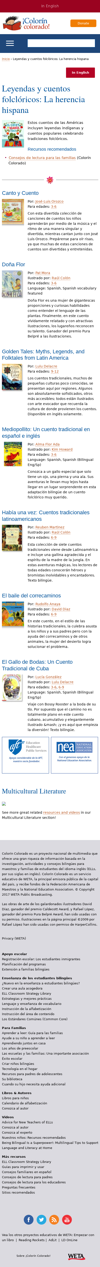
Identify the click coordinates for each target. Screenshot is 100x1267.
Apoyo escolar (14, 954)
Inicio (6, 59)
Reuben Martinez (49, 527)
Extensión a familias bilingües (26, 969)
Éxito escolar (12, 1058)
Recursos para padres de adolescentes (32, 1074)
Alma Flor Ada (47, 444)
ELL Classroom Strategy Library (26, 993)
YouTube (67, 1220)
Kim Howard (62, 449)
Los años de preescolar (20, 1048)
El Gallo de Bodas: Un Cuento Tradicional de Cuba (37, 665)
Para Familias (14, 1028)
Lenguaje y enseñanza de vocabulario (31, 1004)
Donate (83, 23)
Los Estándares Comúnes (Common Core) (34, 1019)
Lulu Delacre (46, 366)
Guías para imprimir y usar (23, 1167)
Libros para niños (15, 1098)
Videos (8, 1117)
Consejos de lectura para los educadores (34, 1182)
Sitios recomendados (18, 1192)
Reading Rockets (32, 1240)
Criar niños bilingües (18, 1064)
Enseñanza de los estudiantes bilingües (37, 978)
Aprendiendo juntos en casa (24, 1043)
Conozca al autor (15, 1108)
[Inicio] (26, 23)
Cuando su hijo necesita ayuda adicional (34, 1084)
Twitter (41, 1220)
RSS (54, 1220)
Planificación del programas (24, 964)
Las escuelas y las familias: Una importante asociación (45, 1053)
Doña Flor (13, 264)
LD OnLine (69, 1240)
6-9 (54, 537)
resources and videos (61, 812)
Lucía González (48, 677)
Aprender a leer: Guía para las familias (32, 1033)
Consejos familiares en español (26, 1172)
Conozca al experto (17, 1132)
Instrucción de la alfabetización (26, 1009)
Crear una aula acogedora (22, 988)
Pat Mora (42, 273)
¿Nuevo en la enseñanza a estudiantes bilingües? (41, 983)
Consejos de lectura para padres (27, 1177)
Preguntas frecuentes (18, 1187)
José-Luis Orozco (49, 201)
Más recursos (14, 1156)
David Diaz (61, 609)
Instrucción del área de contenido (28, 1014)
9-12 (55, 371)
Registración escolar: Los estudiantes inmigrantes (41, 959)
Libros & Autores (17, 1093)
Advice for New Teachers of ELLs (27, 1122)
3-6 (54, 206)
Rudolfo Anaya (47, 604)
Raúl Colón (61, 278)
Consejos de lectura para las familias (42, 158)
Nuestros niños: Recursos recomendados (34, 1137)
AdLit (53, 1240)
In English (50, 6)
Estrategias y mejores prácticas (27, 998)
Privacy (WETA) (14, 938)
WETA (76, 1256)
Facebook (28, 1220)
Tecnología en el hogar (19, 1069)
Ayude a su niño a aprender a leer (28, 1038)
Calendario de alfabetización (24, 1103)
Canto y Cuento (20, 193)
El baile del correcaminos (31, 596)
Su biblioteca (12, 1079)
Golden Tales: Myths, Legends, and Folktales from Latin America (43, 354)
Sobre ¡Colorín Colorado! (33, 1255)
